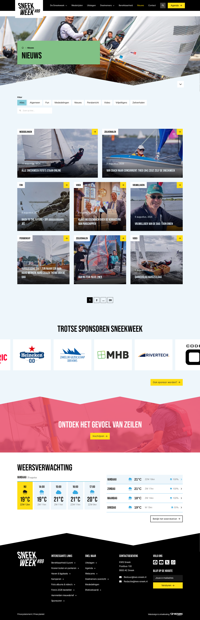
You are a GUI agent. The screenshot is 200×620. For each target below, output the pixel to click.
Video (107, 102)
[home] (29, 9)
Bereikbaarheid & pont (62, 562)
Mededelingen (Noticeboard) (92, 587)
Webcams (90, 573)
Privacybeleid (38, 614)
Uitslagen (91, 5)
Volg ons (157, 556)
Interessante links (61, 556)
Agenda (175, 5)
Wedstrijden (77, 5)
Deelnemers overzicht (95, 579)
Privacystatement (24, 614)
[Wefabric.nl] (176, 614)
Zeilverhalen (139, 102)
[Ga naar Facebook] (155, 562)
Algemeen (35, 102)
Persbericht (93, 102)
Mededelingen (62, 102)
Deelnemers (106, 5)
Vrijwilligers (121, 102)
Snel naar (90, 556)
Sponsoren (56, 600)
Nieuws (140, 5)
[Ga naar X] (167, 562)
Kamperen (56, 579)
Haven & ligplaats (59, 573)
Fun (47, 102)
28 (110, 300)
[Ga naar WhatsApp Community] (173, 562)
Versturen (166, 585)
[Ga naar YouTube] (161, 562)
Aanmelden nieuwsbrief (62, 595)
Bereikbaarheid (126, 5)
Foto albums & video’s (62, 584)
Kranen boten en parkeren (63, 568)
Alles (21, 102)
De (57, 5)
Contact (152, 5)
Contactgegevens (128, 556)
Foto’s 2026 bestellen (61, 589)
